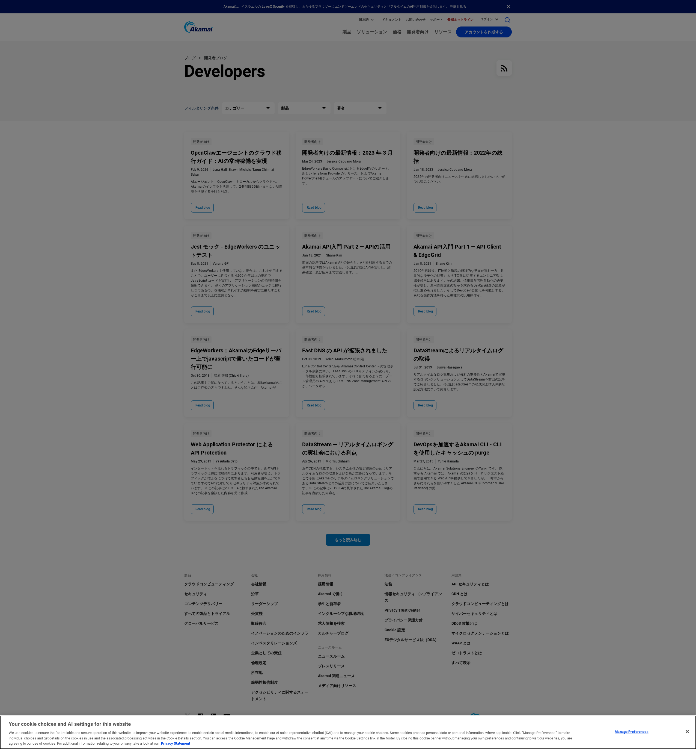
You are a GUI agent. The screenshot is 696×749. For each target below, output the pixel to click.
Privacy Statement (175, 743)
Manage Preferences (631, 732)
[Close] (687, 732)
